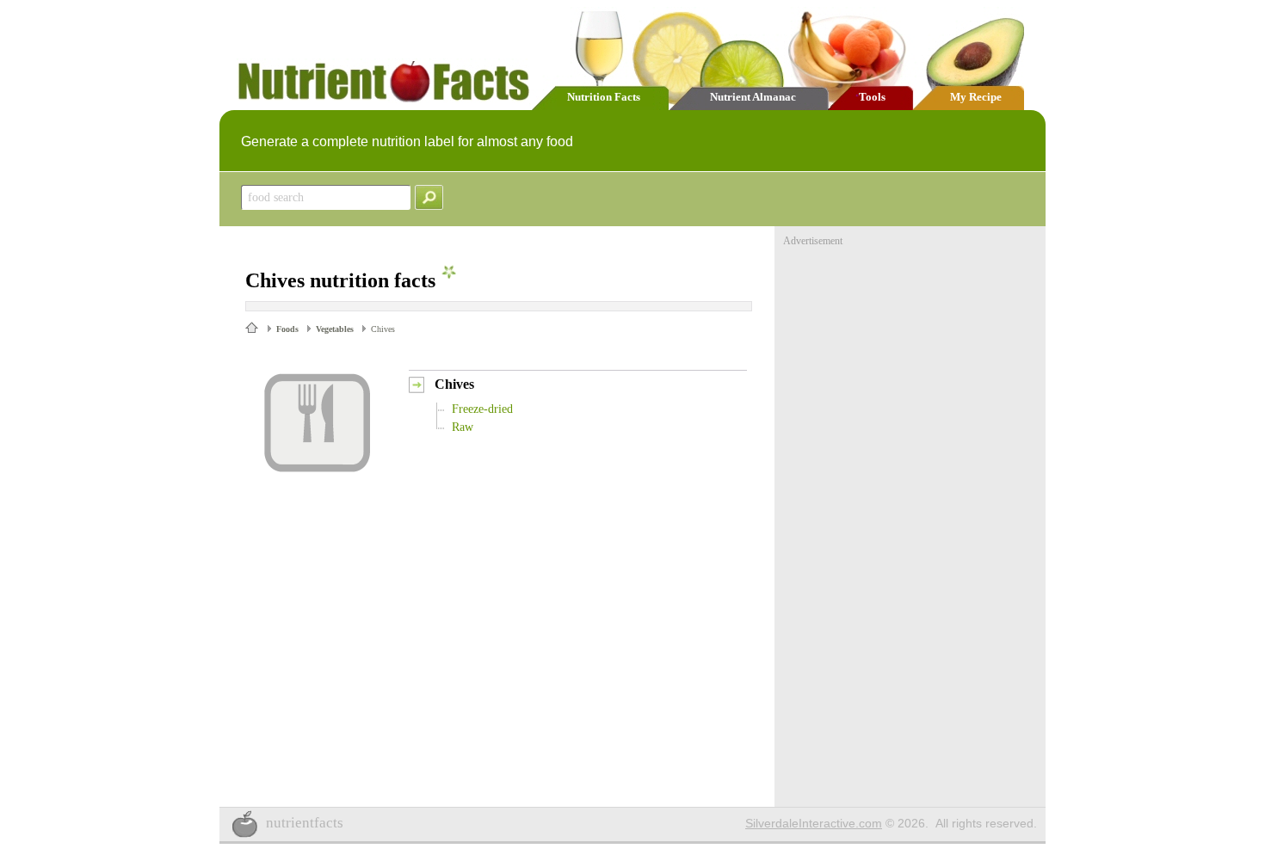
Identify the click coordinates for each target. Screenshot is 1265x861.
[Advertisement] (912, 355)
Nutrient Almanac (753, 96)
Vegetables (335, 329)
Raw (462, 427)
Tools (872, 96)
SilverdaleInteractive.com (813, 823)
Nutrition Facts (603, 96)
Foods (287, 329)
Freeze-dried (482, 409)
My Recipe (976, 96)
